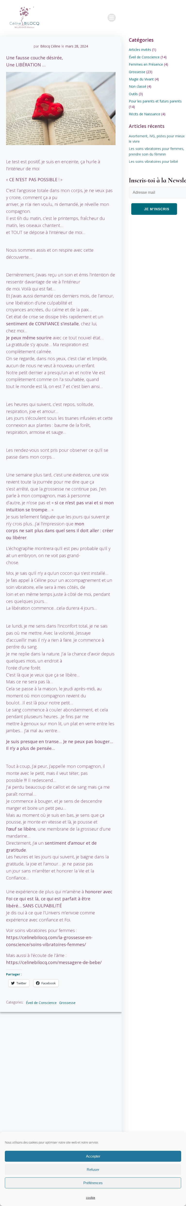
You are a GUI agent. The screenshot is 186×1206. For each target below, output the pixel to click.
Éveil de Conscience (41, 1002)
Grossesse (67, 1002)
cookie (90, 1198)
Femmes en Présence (146, 64)
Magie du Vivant (141, 79)
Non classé (137, 86)
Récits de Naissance (144, 114)
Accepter (93, 1156)
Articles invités (140, 49)
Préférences (93, 1183)
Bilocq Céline (50, 46)
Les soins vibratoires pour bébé (153, 161)
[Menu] (112, 18)
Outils (133, 94)
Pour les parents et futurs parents (155, 101)
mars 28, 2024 (76, 46)
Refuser (93, 1169)
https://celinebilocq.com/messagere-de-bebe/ (54, 962)
